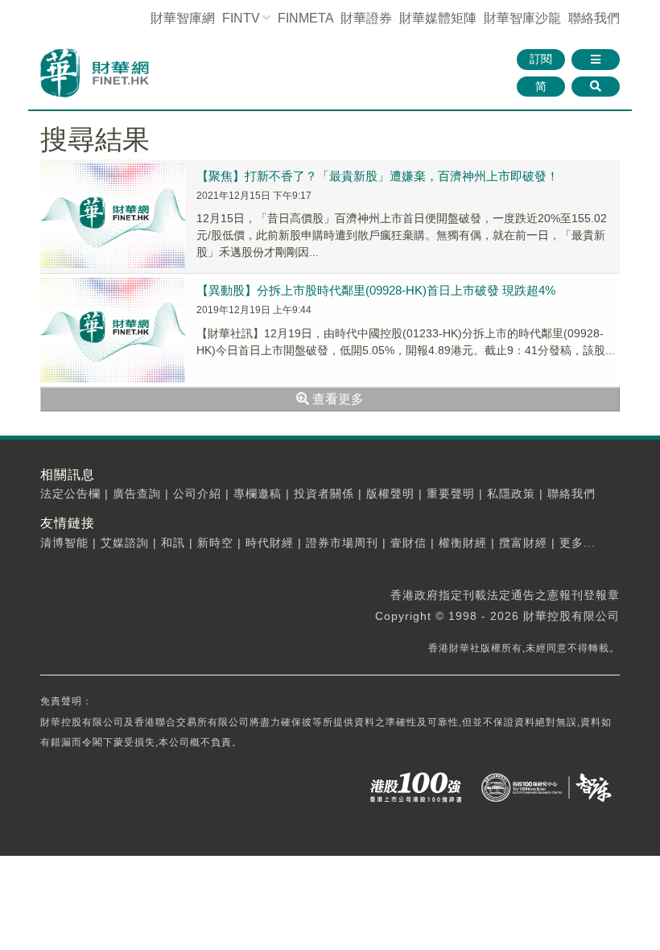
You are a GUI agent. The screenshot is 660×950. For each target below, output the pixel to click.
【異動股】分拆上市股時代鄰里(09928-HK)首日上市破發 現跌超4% (375, 290)
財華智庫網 (183, 18)
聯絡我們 (594, 18)
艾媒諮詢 (125, 542)
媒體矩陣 (437, 18)
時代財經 (269, 542)
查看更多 (336, 399)
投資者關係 (324, 493)
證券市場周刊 (342, 542)
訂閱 (541, 58)
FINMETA (305, 18)
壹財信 (408, 542)
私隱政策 (511, 493)
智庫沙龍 (522, 18)
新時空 (215, 542)
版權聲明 (390, 493)
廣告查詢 (137, 493)
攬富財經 (523, 542)
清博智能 (64, 542)
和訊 (173, 542)
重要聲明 (451, 493)
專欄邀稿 (257, 493)
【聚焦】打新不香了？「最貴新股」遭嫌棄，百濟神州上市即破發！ (377, 176)
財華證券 (366, 18)
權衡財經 (463, 542)
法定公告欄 (70, 493)
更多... (577, 542)
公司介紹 (197, 493)
